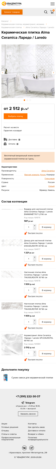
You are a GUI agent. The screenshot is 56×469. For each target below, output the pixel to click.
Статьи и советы (9, 434)
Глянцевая (50, 178)
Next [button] (53, 73)
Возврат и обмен (36, 434)
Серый (51, 186)
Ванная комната (31, 174)
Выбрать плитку (15, 116)
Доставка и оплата (36, 430)
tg (31, 448)
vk (24, 448)
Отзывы (5, 430)
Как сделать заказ (36, 427)
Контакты (32, 423)
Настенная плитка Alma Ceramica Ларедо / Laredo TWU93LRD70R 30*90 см (36, 306)
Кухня (43, 174)
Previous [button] (2, 73)
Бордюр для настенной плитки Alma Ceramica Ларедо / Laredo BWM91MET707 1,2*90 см (38, 211)
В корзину (46, 227)
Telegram (30, 402)
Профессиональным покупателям (10, 438)
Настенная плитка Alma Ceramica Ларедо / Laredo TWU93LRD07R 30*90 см (36, 275)
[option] (28, 71)
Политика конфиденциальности (38, 438)
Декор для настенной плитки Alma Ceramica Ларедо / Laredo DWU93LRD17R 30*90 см (38, 243)
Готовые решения (9, 427)
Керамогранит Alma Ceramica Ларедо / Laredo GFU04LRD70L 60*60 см (38, 338)
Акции (4, 423)
